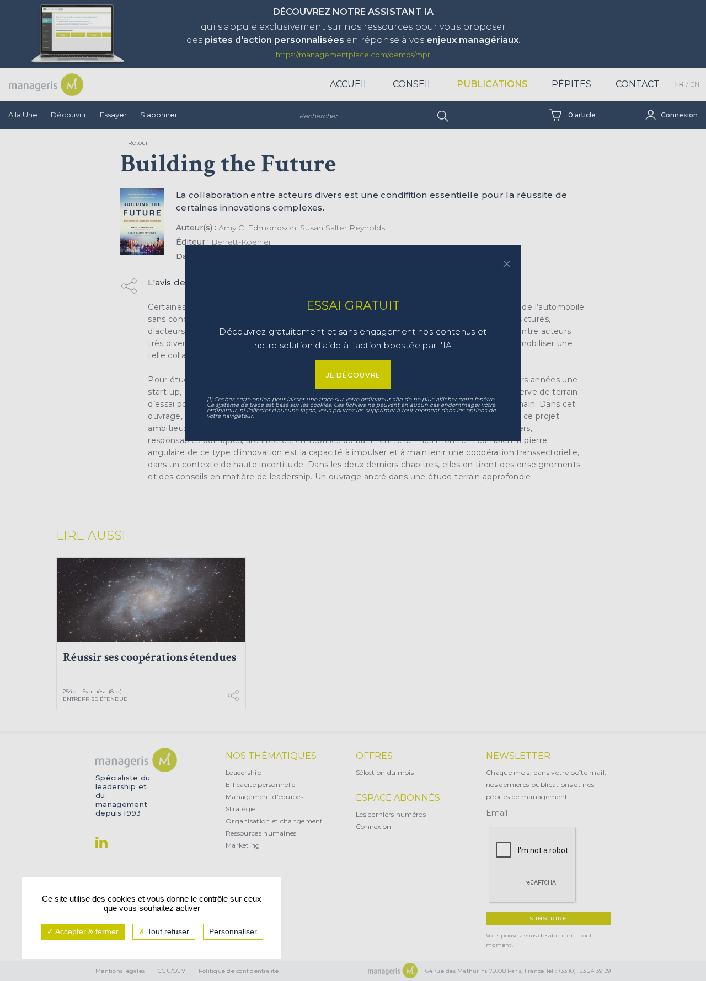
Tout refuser (167, 931)
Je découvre (353, 375)
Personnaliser (233, 931)
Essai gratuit (353, 305)
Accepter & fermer (86, 931)
